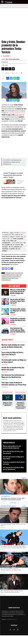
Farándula (4, 387)
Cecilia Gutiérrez (6, 274)
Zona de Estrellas (6, 280)
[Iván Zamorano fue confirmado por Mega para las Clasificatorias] (5, 330)
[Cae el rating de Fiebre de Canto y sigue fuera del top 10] (5, 301)
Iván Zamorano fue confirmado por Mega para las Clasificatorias (17, 330)
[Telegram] (13, 68)
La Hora (22, 232)
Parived (18, 276)
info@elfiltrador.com (11, 619)
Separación (4, 278)
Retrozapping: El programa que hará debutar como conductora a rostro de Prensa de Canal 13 (21, 405)
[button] (2, 2)
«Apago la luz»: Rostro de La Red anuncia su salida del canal (7, 404)
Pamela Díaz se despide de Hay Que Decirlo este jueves (17, 320)
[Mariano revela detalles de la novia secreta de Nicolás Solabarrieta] (5, 292)
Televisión (13, 295)
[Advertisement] (14, 22)
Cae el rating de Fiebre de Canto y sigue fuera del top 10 (17, 301)
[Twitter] (6, 68)
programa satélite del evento (16, 113)
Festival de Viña (11, 276)
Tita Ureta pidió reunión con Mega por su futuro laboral (18, 310)
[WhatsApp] (9, 68)
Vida (17, 278)
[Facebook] (2, 68)
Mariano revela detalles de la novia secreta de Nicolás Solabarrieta (18, 291)
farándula (4, 276)
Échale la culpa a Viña (16, 274)
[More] (21, 73)
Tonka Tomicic (11, 278)
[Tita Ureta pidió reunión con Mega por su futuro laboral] (5, 311)
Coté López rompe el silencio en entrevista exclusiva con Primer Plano (13, 383)
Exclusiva (13, 314)
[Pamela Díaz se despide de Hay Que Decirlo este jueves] (5, 321)
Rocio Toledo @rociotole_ (13, 59)
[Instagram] (14, 629)
